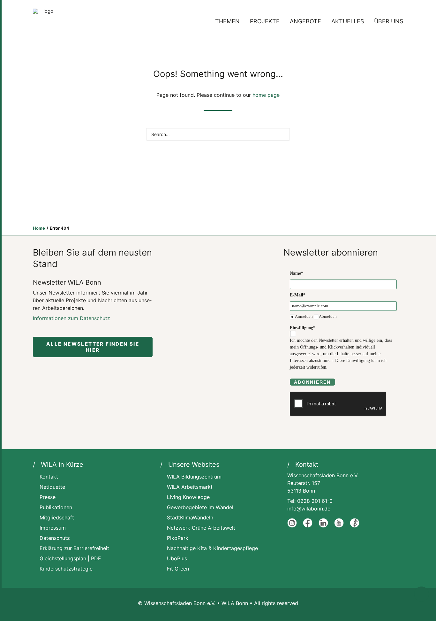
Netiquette (52, 487)
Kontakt (49, 476)
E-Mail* (297, 295)
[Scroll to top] (421, 594)
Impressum (53, 528)
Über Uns (388, 21)
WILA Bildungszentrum (194, 476)
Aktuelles (347, 21)
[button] (282, 134)
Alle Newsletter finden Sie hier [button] (93, 347)
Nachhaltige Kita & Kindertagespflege (212, 548)
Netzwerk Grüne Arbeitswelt (201, 528)
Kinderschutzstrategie (66, 568)
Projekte (265, 21)
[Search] (218, 134)
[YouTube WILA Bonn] (339, 526)
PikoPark (177, 538)
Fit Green (178, 568)
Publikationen (56, 507)
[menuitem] (229, 21)
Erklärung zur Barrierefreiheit (74, 548)
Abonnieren (312, 382)
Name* (296, 273)
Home (39, 228)
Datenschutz (55, 538)
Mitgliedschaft (57, 517)
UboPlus (177, 558)
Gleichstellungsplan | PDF (70, 558)
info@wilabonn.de (308, 508)
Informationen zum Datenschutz (71, 318)
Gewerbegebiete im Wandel (200, 507)
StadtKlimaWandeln (190, 517)
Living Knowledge (188, 497)
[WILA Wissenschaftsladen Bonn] (45, 21)
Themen (227, 21)
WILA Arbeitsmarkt (190, 487)
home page (266, 95)
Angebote (305, 21)
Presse (48, 497)
